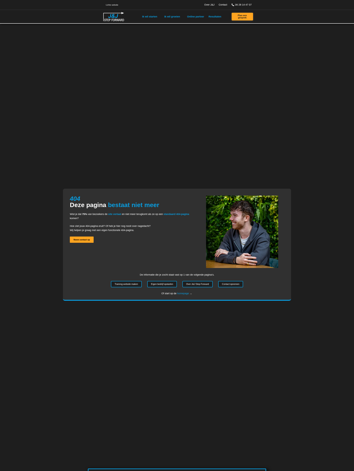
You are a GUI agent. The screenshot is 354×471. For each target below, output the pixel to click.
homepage (183, 293)
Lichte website (112, 5)
